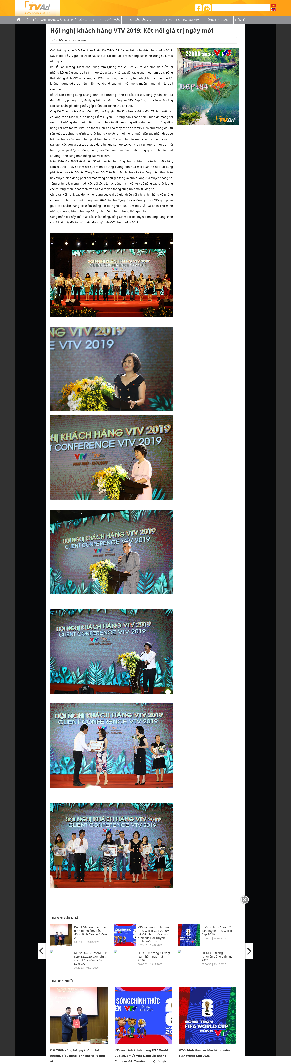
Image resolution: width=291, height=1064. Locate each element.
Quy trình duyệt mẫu (104, 20)
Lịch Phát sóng (75, 20)
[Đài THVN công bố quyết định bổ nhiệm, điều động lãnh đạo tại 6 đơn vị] (61, 945)
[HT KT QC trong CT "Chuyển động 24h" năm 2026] (179, 952)
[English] (273, 9)
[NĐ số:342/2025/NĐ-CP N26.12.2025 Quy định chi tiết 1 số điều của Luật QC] (51, 952)
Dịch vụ (167, 20)
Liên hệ (240, 20)
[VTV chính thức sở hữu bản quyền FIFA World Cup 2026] (189, 945)
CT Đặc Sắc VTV (140, 20)
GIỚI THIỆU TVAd (34, 20)
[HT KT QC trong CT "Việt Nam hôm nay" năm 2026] (115, 952)
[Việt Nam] (273, 5)
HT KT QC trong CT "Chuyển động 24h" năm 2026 (218, 956)
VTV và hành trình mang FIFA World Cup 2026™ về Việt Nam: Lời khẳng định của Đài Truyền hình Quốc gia (154, 934)
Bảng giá (55, 20)
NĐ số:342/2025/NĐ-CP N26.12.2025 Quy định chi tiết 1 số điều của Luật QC (90, 958)
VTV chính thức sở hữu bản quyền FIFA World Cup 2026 (217, 930)
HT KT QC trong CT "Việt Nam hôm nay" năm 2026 (154, 956)
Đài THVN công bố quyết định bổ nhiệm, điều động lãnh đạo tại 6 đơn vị (90, 932)
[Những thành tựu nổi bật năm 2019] (249, 951)
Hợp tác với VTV (187, 20)
